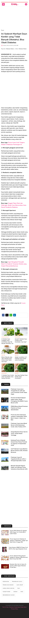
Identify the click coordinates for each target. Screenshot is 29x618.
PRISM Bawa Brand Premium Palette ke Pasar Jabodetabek (19, 408)
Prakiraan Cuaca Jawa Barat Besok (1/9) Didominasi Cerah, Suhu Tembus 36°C (19, 425)
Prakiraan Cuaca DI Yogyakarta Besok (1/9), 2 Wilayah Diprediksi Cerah (18, 458)
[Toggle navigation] (3, 4)
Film (18, 588)
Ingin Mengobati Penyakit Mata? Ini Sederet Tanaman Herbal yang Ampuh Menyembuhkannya (13, 264)
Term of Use (5, 607)
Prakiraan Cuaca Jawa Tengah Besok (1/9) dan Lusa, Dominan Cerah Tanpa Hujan (19, 391)
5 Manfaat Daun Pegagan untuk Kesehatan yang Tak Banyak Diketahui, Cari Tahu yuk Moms (7, 342)
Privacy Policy (14, 609)
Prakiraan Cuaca (17, 581)
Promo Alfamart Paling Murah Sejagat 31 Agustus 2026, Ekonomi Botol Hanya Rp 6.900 (19, 557)
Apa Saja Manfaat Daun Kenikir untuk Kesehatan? (21, 376)
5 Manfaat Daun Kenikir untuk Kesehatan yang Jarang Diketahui (7, 376)
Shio (21, 591)
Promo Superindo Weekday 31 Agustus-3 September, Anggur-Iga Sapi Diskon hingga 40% (19, 540)
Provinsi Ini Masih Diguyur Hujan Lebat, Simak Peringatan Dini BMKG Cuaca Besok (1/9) (19, 400)
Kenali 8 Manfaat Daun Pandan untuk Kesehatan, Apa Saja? (21, 340)
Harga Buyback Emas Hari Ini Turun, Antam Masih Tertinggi (19, 433)
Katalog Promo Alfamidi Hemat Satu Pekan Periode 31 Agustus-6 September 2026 (19, 442)
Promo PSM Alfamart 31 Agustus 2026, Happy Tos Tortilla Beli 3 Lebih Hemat (18, 532)
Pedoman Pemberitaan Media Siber (17, 607)
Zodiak (15, 591)
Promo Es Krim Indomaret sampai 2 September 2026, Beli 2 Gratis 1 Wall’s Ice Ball (19, 417)
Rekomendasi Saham (8, 595)
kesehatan (6, 581)
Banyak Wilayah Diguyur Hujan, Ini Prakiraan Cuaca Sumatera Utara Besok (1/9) (19, 467)
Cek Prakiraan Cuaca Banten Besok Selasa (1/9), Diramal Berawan (19, 450)
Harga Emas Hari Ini (8, 588)
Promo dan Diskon (8, 585)
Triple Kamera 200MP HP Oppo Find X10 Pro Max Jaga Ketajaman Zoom (18, 548)
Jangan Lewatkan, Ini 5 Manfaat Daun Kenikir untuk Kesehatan (21, 358)
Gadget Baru (6, 591)
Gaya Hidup (20, 585)
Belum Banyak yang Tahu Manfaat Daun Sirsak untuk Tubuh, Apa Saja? (6, 359)
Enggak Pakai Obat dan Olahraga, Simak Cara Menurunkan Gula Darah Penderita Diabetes (13, 205)
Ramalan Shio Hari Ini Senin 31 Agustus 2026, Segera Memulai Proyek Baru (18, 565)
